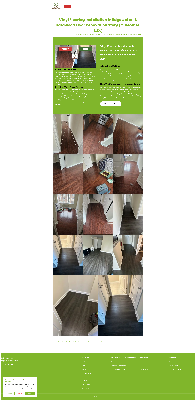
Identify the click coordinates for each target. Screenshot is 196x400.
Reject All (20, 393)
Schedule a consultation (111, 103)
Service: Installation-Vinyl (111, 34)
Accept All (30, 393)
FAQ (141, 361)
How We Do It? (144, 369)
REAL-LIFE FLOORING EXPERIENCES (123, 358)
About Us (84, 365)
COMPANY (85, 358)
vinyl (130, 34)
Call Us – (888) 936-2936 (175, 365)
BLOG (141, 365)
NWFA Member (86, 384)
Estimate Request (173, 361)
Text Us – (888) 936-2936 (175, 369)
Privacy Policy (85, 388)
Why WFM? (85, 380)
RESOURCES (144, 358)
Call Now (67, 6)
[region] (20, 387)
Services (84, 369)
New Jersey (89, 34)
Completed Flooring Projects (118, 369)
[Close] (35, 378)
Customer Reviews (115, 361)
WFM (59, 341)
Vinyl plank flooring (136, 34)
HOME (83, 361)
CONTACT (172, 358)
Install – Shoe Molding (81, 34)
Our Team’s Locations (87, 373)
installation (119, 34)
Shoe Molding (126, 34)
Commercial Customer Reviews (118, 365)
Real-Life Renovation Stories (98, 34)
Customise (10, 393)
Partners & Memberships (88, 377)
